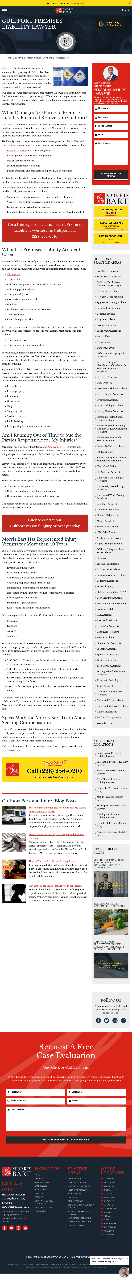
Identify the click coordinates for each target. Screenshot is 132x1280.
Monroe (107, 1220)
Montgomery (110, 1223)
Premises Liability (106, 609)
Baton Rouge (110, 1182)
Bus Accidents (104, 336)
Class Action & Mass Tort (80, 1222)
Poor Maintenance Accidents (112, 603)
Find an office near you (111, 238)
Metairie (107, 1212)
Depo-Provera (104, 383)
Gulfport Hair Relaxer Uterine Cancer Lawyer (109, 284)
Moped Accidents (106, 521)
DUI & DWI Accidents (77, 1182)
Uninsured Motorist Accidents (112, 706)
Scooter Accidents (106, 637)
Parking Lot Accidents (108, 569)
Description (104, 143)
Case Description (19, 1109)
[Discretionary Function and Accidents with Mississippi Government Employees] (14, 815)
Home (8, 58)
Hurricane (73, 1197)
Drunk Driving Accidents (110, 405)
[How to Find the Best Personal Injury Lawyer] (14, 869)
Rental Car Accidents (108, 626)
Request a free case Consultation (111, 225)
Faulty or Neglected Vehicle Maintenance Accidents (111, 459)
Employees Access (43, 1207)
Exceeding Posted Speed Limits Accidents (110, 418)
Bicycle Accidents (106, 319)
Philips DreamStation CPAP (111, 592)
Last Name (103, 117)
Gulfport (108, 1194)
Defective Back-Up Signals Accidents (111, 355)
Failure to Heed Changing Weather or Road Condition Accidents (112, 428)
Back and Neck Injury (108, 308)
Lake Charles (110, 1209)
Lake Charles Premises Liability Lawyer (109, 781)
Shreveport (109, 1231)
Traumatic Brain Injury (109, 680)
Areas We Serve (19, 58)
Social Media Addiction (109, 276)
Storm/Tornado (75, 1201)
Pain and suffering (16, 150)
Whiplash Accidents (107, 711)
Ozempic (101, 558)
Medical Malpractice (107, 515)
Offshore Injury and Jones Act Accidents (111, 551)
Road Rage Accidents (108, 632)
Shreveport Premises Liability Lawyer (112, 807)
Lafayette (108, 1205)
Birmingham (109, 1186)
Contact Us (40, 1211)
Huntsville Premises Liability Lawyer (112, 790)
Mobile (107, 1216)
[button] (110, 24)
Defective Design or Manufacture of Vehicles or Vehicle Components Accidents (112, 367)
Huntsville (109, 1201)
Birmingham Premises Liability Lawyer (108, 816)
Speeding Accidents (107, 649)
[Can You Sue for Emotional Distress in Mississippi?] (14, 893)
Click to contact (41, 520)
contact (48, 746)
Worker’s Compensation (79, 1218)
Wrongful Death (105, 723)
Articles (39, 1197)
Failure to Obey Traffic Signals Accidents (109, 439)
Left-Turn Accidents (107, 504)
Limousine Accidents (108, 509)
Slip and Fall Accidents (109, 643)
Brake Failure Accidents (109, 331)
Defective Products (107, 377)
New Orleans (110, 1227)
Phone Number (105, 126)
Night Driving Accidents (109, 543)
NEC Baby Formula (107, 532)
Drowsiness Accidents (108, 400)
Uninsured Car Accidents (110, 700)
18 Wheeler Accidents (108, 291)
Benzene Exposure (107, 313)
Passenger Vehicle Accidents (111, 575)
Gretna (107, 1190)
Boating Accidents (106, 325)
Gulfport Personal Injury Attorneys (40, 58)
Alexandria (109, 1179)
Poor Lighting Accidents (109, 598)
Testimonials (41, 1190)
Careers (39, 1193)
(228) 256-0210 (45, 236)
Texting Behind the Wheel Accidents (111, 673)
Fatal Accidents (105, 452)
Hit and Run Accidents (109, 472)
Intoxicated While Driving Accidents (110, 497)
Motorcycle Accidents (108, 526)
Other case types (76, 1225)
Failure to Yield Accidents (110, 446)
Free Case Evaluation (108, 271)
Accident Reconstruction (110, 296)
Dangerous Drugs (106, 348)
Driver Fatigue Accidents (110, 394)
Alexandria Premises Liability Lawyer (112, 833)
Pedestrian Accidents (108, 580)
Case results (41, 1186)
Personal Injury (105, 586)
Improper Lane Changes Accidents (110, 479)
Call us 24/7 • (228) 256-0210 (111, 211)
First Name (103, 108)
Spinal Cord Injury (107, 654)
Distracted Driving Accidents (112, 388)
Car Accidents (104, 342)
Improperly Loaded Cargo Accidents (111, 488)
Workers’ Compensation (109, 717)
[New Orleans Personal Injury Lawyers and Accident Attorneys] (14, 842)
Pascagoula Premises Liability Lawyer (112, 763)
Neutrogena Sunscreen (109, 538)
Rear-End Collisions (107, 620)
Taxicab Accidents (106, 660)
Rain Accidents (104, 615)
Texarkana (109, 1235)
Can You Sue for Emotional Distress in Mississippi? (55, 886)
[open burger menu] (4, 10)
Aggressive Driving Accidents (112, 302)
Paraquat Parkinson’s (108, 563)
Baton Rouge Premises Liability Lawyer (109, 754)
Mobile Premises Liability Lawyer (110, 798)
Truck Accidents (105, 686)
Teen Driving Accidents (109, 666)
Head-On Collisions (107, 466)
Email (101, 134)
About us (39, 1179)
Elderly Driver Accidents (110, 411)
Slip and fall (13, 274)
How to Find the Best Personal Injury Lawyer (53, 861)
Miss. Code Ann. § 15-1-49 (55, 447)
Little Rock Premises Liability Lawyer (112, 825)
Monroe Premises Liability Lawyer (111, 772)
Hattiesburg (109, 1197)
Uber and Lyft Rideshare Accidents (110, 693)
